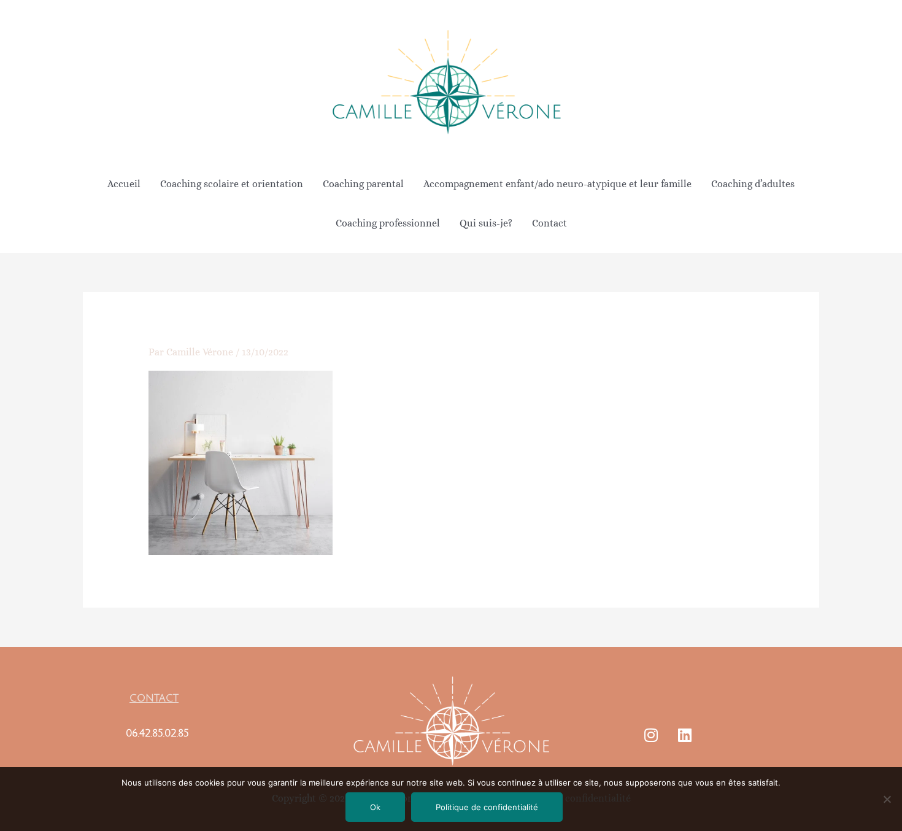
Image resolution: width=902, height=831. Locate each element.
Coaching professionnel (388, 223)
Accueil (124, 184)
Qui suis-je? (486, 223)
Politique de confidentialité (487, 807)
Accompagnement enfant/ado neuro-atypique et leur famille (557, 184)
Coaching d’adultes (753, 184)
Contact (549, 223)
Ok (375, 807)
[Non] (887, 799)
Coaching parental (363, 184)
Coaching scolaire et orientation (231, 184)
